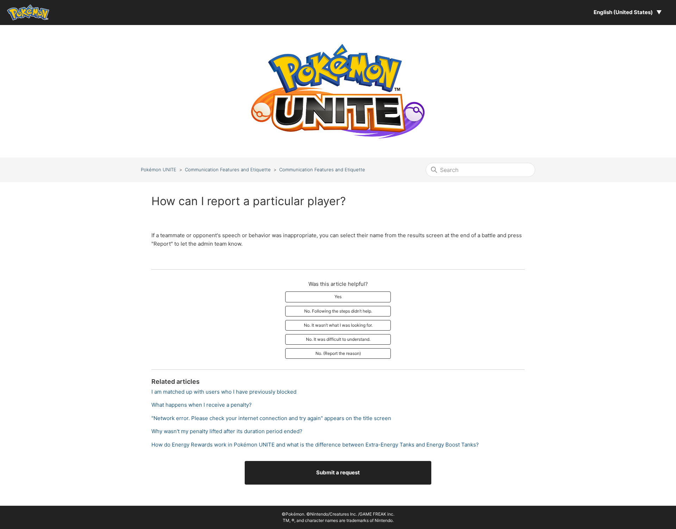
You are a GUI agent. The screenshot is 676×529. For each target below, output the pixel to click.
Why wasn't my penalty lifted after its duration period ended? (226, 431)
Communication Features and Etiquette (228, 169)
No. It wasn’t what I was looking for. (338, 325)
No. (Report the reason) (338, 353)
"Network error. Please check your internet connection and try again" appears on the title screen (271, 418)
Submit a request (338, 472)
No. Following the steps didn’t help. (338, 311)
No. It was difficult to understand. (338, 339)
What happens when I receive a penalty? (201, 404)
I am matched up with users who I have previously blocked (223, 391)
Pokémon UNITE (158, 169)
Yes (338, 296)
